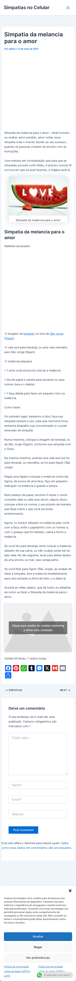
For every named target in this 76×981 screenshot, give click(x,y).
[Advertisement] (38, 91)
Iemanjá (28, 333)
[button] (70, 891)
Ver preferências (38, 958)
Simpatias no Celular (26, 7)
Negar (38, 947)
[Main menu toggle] (68, 8)
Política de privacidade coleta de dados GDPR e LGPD (17, 971)
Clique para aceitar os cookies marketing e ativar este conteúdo (38, 628)
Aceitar (38, 936)
